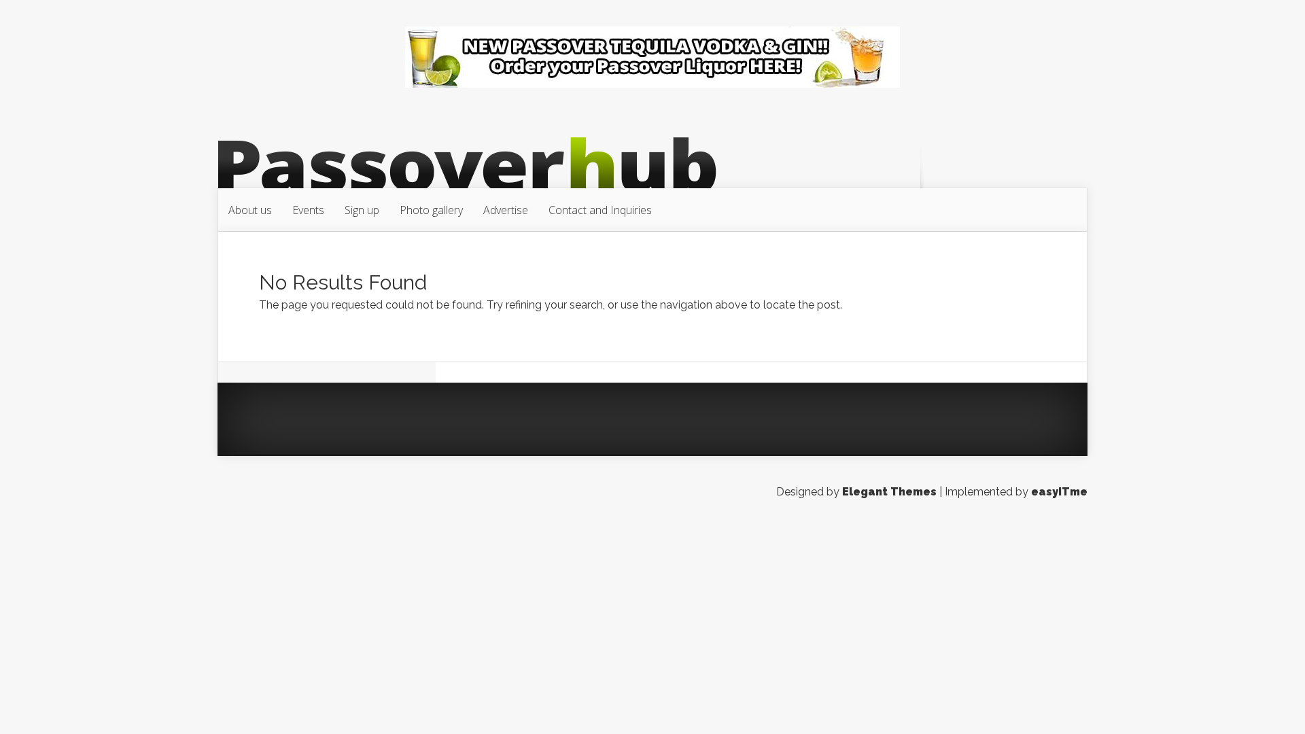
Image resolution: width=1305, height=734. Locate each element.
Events (308, 210)
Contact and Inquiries (600, 210)
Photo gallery (431, 210)
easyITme (1059, 491)
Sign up (362, 210)
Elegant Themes (889, 491)
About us (250, 210)
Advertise (505, 210)
